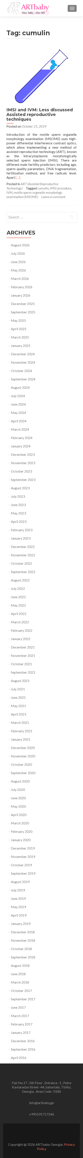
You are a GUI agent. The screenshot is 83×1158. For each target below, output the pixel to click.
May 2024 (18, 412)
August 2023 (20, 488)
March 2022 (20, 622)
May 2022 (18, 605)
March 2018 (20, 982)
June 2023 (18, 505)
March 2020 (20, 823)
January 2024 (20, 446)
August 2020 (20, 781)
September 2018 (23, 957)
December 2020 (23, 748)
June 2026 (18, 262)
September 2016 (23, 1049)
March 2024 (20, 429)
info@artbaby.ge (41, 1103)
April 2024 (18, 421)
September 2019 (23, 873)
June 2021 (18, 697)
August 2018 (20, 965)
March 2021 (20, 722)
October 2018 (21, 949)
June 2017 (18, 1007)
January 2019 (20, 924)
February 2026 (21, 287)
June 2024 (18, 404)
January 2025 (20, 345)
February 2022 (21, 630)
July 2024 (18, 396)
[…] (18, 177)
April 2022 (18, 614)
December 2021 (23, 647)
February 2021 (21, 731)
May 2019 (18, 907)
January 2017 (20, 1032)
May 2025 (18, 320)
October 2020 (21, 764)
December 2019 (23, 848)
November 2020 (23, 756)
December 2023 (23, 454)
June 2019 (18, 898)
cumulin (43, 188)
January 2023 (20, 538)
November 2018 (23, 940)
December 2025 (23, 304)
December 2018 (23, 932)
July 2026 (18, 253)
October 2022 (21, 563)
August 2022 (20, 580)
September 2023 (23, 480)
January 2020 (20, 840)
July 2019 (18, 890)
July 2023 (18, 496)
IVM (9, 192)
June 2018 (18, 974)
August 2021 (20, 681)
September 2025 (23, 312)
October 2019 (21, 865)
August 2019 (20, 882)
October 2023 (21, 471)
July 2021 (18, 689)
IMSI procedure (60, 188)
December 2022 (23, 547)
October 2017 (21, 991)
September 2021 (23, 672)
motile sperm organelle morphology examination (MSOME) (34, 194)
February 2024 (21, 438)
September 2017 (23, 999)
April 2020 (18, 815)
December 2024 (23, 354)
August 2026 (20, 245)
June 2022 (18, 597)
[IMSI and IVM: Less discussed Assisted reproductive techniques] (41, 76)
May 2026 (18, 270)
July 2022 (18, 588)
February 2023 (21, 530)
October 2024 (21, 371)
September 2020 (23, 773)
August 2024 (20, 387)
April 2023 (18, 521)
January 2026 (20, 295)
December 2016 (23, 1041)
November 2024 (23, 362)
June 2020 (18, 798)
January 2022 (20, 639)
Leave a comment (53, 197)
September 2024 (23, 379)
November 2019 (23, 856)
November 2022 (23, 555)
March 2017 (20, 1016)
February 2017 (21, 1024)
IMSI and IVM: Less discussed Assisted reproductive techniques (39, 114)
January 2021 (20, 739)
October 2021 (21, 664)
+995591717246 (41, 1114)
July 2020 (18, 789)
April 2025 (18, 329)
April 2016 (18, 1058)
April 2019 (18, 915)
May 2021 (18, 706)
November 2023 (23, 463)
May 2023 (18, 513)
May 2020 (18, 806)
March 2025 (20, 337)
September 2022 (23, 572)
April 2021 (18, 714)
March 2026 (20, 278)
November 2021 (23, 655)
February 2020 (21, 831)
